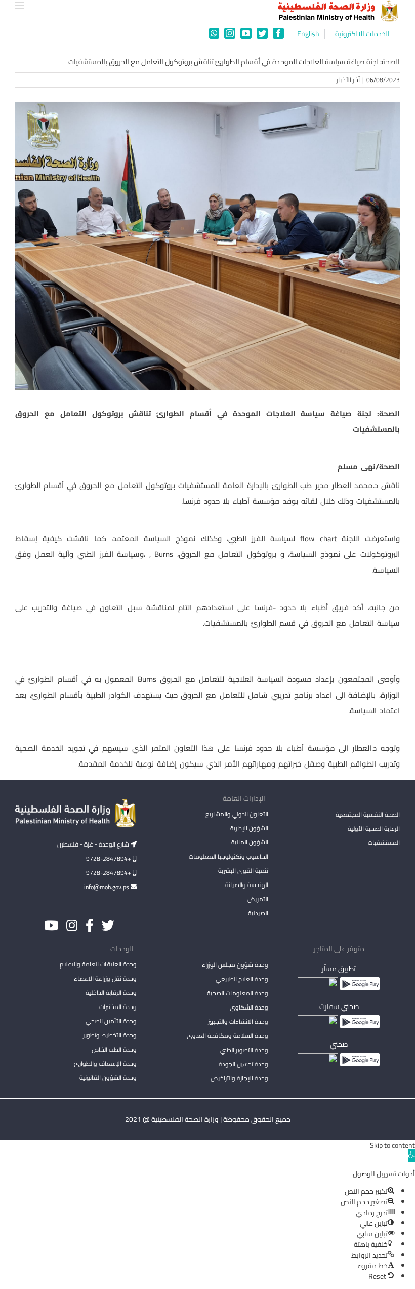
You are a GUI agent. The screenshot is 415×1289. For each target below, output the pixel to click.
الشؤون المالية (249, 842)
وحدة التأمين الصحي (111, 1021)
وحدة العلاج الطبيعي (242, 979)
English (308, 34)
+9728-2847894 (109, 858)
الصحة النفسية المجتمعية (368, 815)
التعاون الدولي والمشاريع (236, 814)
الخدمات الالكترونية (362, 34)
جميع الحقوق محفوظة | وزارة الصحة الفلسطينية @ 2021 (207, 1119)
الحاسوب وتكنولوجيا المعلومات (228, 856)
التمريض (257, 899)
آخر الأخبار (348, 80)
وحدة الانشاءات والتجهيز (238, 1021)
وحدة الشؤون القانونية (108, 1077)
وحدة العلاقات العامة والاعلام (98, 964)
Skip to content (392, 1145)
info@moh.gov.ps (107, 887)
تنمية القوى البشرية (243, 870)
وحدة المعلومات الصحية (237, 993)
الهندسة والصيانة (246, 885)
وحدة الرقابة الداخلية (111, 992)
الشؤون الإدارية (249, 828)
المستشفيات (384, 843)
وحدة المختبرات (118, 1007)
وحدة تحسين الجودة (243, 1064)
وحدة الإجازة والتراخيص (239, 1078)
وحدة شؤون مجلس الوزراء (235, 965)
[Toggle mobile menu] (20, 5)
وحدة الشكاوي (249, 1007)
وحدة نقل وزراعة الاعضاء (105, 978)
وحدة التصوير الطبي (244, 1050)
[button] (411, 1155)
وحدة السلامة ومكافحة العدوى (227, 1035)
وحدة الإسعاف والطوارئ (105, 1063)
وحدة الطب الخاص (114, 1049)
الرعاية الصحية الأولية (374, 828)
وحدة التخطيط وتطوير (110, 1035)
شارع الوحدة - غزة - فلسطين (94, 844)
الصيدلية (258, 913)
